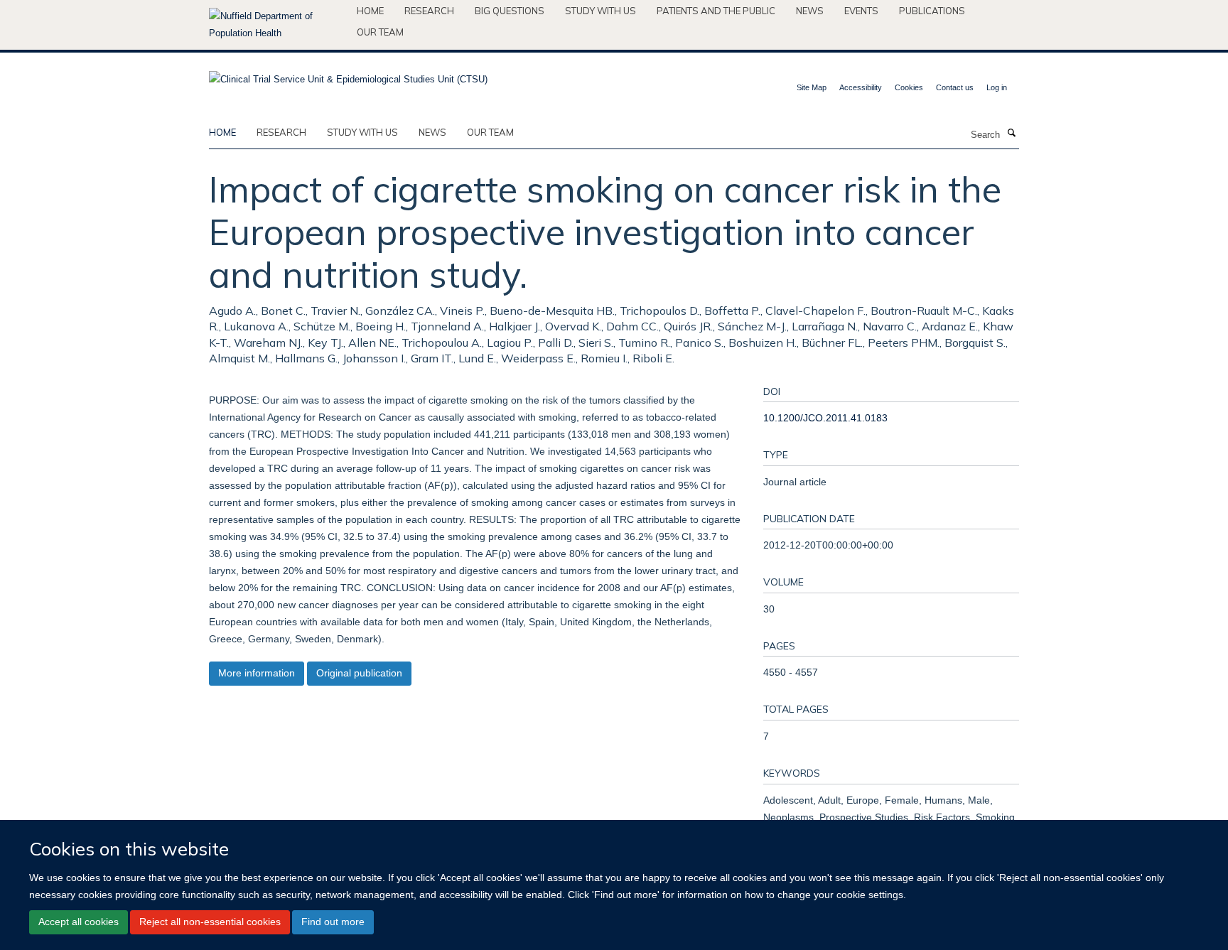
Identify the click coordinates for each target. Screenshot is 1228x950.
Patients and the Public (716, 10)
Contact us (955, 87)
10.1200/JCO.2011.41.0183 (825, 417)
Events (861, 10)
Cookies (909, 87)
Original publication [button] (359, 673)
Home (370, 10)
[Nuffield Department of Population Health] (277, 25)
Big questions (509, 10)
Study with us (600, 10)
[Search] (1011, 133)
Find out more (333, 921)
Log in (996, 87)
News (810, 10)
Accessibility (860, 87)
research (281, 132)
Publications (932, 10)
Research (429, 10)
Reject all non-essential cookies (210, 921)
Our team (380, 32)
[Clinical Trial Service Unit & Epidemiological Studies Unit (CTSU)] (348, 75)
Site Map (811, 87)
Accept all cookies (78, 921)
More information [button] (256, 673)
